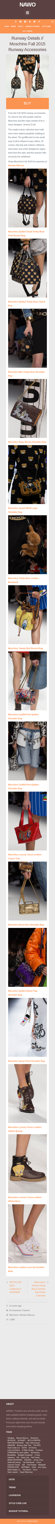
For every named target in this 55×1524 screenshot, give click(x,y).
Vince (38, 1462)
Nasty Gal (25, 1457)
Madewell (42, 1465)
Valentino (11, 1457)
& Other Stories (28, 1450)
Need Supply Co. (14, 1470)
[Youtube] (39, 21)
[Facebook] (15, 21)
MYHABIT (21, 1440)
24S (23, 1465)
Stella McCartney (14, 1462)
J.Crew (37, 1455)
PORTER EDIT (13, 1467)
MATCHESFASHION (15, 1443)
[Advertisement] (27, 1365)
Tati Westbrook (28, 1462)
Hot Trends (27, 31)
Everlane (39, 1450)
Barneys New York (24, 1445)
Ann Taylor (42, 1467)
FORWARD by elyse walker (18, 1452)
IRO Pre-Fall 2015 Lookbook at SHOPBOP (15, 1287)
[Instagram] (20, 21)
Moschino (14, 1315)
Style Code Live (13, 1448)
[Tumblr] (30, 21)
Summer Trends (13, 1465)
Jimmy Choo (38, 1460)
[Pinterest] (25, 21)
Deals (20, 26)
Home (6, 26)
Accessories (15, 1310)
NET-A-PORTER (34, 1440)
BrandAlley (11, 1455)
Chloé (34, 1467)
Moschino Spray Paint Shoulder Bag (26, 1061)
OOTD (24, 1448)
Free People (31, 1465)
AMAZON (11, 1445)
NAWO (27, 4)
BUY (27, 103)
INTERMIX (25, 1467)
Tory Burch (27, 1470)
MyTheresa (35, 1452)
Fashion (26, 1310)
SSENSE (27, 1460)
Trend (13, 26)
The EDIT (37, 1445)
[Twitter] (34, 21)
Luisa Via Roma (13, 1450)
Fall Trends (35, 1457)
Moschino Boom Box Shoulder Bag (26, 925)
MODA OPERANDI (14, 1460)
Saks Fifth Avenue (32, 1443)
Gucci (35, 1470)
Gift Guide (46, 26)
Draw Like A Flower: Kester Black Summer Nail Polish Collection (39, 1289)
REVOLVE (11, 1440)
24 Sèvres (33, 1448)
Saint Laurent (12, 1472)
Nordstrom (34, 1438)
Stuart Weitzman (26, 1472)
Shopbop (10, 1438)
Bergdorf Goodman (25, 1455)
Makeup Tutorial (32, 26)
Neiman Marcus (27, 1315)
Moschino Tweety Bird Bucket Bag (25, 648)
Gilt (18, 1457)
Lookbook (15, 1495)
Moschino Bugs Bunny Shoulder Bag (27, 442)
